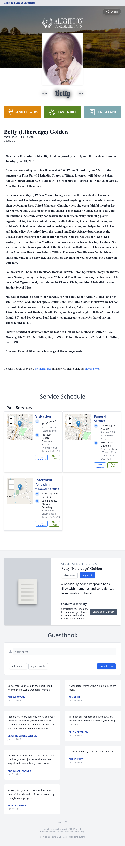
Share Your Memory (103, 611)
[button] (20, 424)
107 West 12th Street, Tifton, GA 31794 (108, 455)
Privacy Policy (53, 831)
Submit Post (106, 666)
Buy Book (87, 575)
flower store (92, 368)
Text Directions (41, 458)
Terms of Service (71, 831)
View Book (69, 575)
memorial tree (43, 368)
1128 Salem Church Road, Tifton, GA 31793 (51, 514)
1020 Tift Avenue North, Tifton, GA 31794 (51, 447)
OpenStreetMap (66, 836)
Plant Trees (54, 457)
